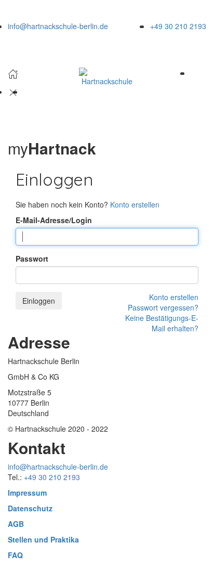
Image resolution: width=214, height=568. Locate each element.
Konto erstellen (134, 204)
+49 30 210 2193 (178, 26)
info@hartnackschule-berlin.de (58, 26)
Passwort (32, 258)
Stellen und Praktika (43, 539)
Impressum (27, 492)
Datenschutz (30, 508)
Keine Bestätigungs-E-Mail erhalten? (161, 323)
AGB (16, 524)
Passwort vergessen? (163, 307)
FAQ (15, 555)
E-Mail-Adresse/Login (54, 220)
